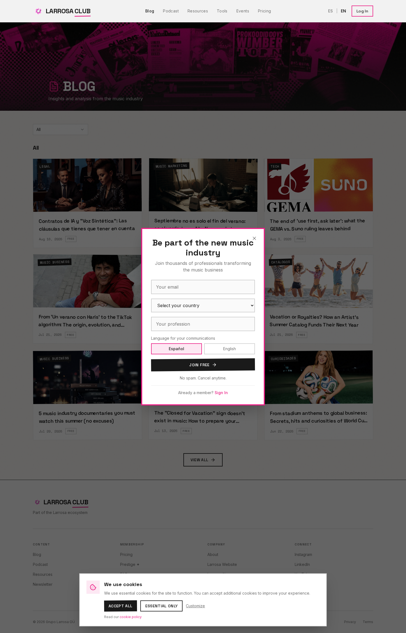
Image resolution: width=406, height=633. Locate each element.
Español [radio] (176, 348)
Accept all (121, 606)
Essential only (161, 605)
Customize (195, 605)
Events (242, 11)
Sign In (221, 392)
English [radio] (229, 348)
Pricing (264, 11)
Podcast (170, 11)
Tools (222, 11)
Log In (362, 11)
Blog (149, 11)
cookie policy (131, 617)
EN (343, 11)
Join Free (199, 364)
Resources (198, 11)
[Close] (254, 238)
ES (330, 11)
